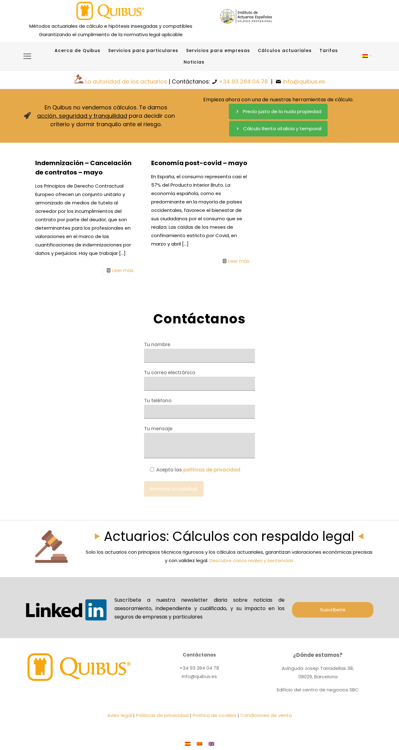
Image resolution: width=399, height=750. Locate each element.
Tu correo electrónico (169, 372)
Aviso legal (119, 715)
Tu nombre (157, 344)
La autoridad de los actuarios (126, 81)
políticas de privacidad (211, 469)
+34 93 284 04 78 (243, 81)
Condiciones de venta (266, 715)
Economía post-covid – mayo (199, 163)
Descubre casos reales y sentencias (251, 560)
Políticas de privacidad (162, 715)
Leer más (122, 270)
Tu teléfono (157, 400)
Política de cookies (214, 715)
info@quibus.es (304, 81)
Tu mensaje (158, 428)
